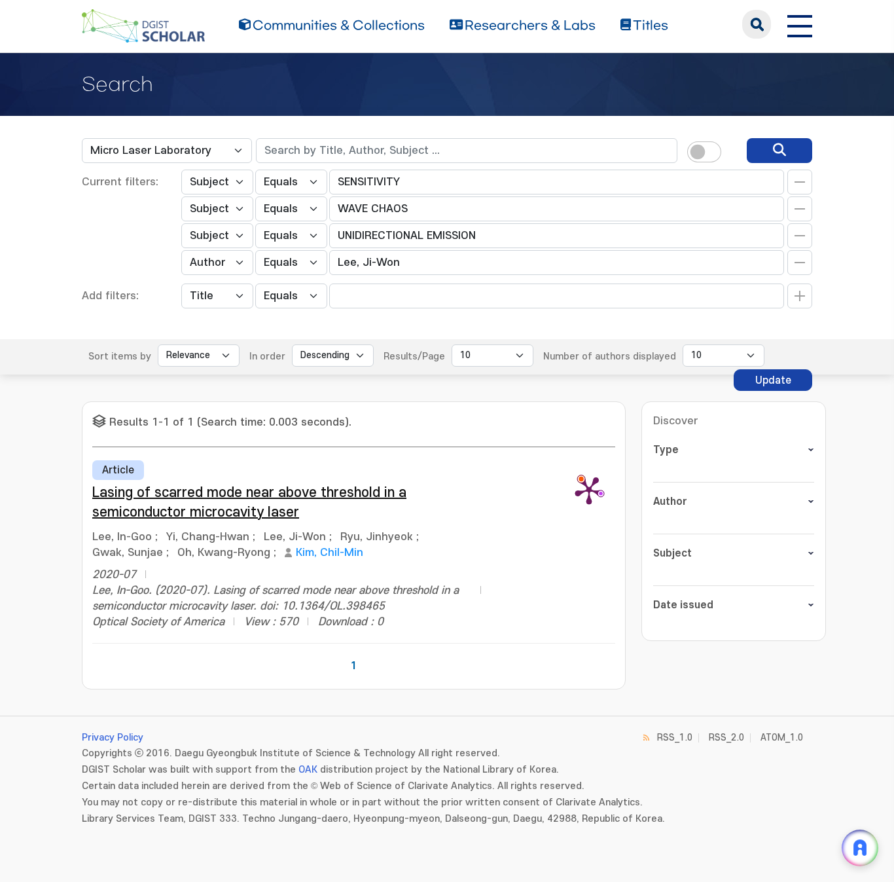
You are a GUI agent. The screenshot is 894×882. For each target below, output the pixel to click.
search (756, 24)
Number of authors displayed (609, 356)
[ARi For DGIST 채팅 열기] (860, 848)
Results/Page (414, 356)
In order (267, 356)
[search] (779, 150)
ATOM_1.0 (781, 738)
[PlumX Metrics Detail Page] (589, 490)
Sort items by (119, 356)
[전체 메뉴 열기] (799, 24)
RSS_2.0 (726, 738)
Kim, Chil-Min (329, 553)
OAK (307, 769)
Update (773, 380)
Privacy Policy (112, 737)
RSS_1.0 (674, 738)
